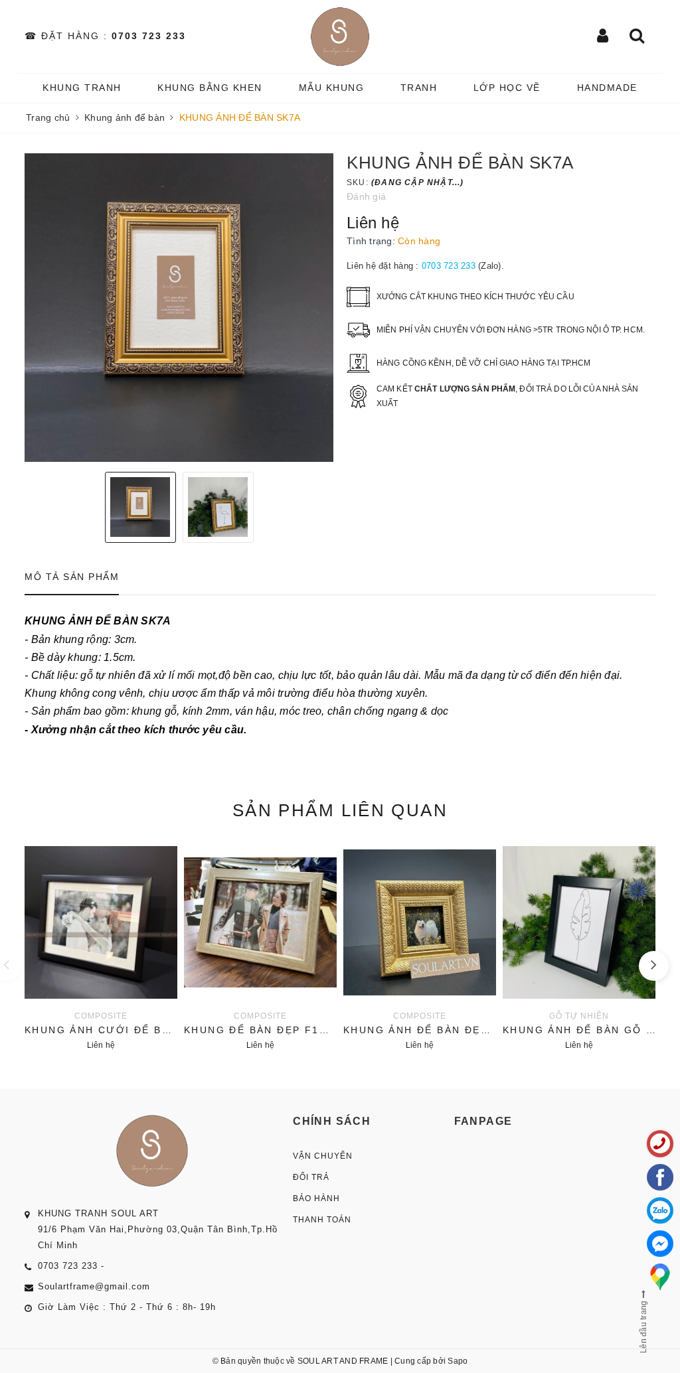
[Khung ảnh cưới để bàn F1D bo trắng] (101, 946)
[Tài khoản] (603, 36)
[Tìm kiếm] (637, 36)
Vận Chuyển (323, 1156)
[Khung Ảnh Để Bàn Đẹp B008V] (419, 946)
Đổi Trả (311, 1177)
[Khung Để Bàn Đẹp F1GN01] (260, 946)
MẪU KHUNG (332, 87)
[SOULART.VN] (340, 36)
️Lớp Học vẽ (507, 87)
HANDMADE (607, 87)
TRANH (419, 87)
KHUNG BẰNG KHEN (209, 87)
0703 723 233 (149, 36)
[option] (179, 307)
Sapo (458, 1361)
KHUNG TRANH (82, 87)
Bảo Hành (316, 1198)
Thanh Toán (322, 1219)
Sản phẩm (340, 810)
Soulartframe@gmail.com (94, 1286)
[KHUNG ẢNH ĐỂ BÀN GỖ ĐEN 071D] (579, 946)
